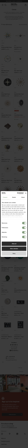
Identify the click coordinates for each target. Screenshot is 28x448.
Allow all (14, 243)
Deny (14, 253)
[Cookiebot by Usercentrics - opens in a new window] (18, 193)
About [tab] (23, 197)
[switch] (24, 228)
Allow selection (14, 248)
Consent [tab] (5, 197)
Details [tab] (14, 197)
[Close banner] (25, 193)
